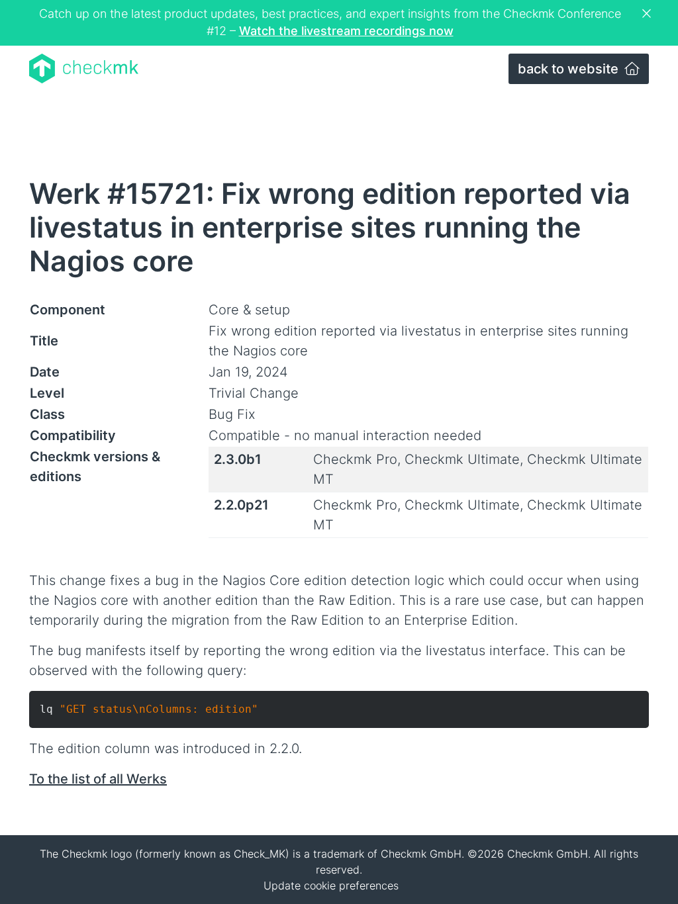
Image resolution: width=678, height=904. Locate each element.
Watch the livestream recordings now (346, 31)
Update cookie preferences (331, 885)
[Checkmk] (83, 68)
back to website (570, 69)
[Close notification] (648, 14)
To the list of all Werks (98, 779)
